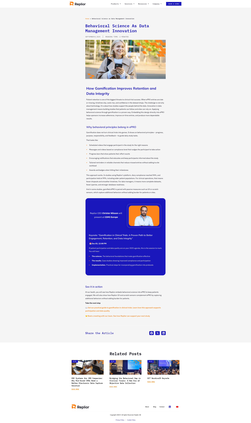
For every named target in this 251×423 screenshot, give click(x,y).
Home (87, 19)
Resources (142, 4)
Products (115, 4)
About (147, 407)
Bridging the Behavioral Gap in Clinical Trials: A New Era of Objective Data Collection (125, 380)
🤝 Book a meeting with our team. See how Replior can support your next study (117, 316)
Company (156, 4)
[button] (151, 333)
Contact (162, 407)
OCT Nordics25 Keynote (158, 378)
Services (128, 4)
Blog (154, 407)
